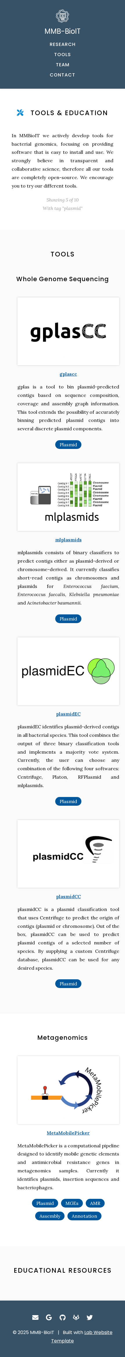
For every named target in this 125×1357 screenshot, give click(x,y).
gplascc (68, 374)
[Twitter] (89, 1317)
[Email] (35, 1317)
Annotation (84, 1216)
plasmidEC (68, 714)
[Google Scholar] (49, 1317)
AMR (95, 1203)
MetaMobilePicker (68, 1133)
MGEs (71, 1203)
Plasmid (68, 444)
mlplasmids (68, 540)
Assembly (50, 1216)
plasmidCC (68, 896)
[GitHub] (62, 1317)
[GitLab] (76, 1317)
